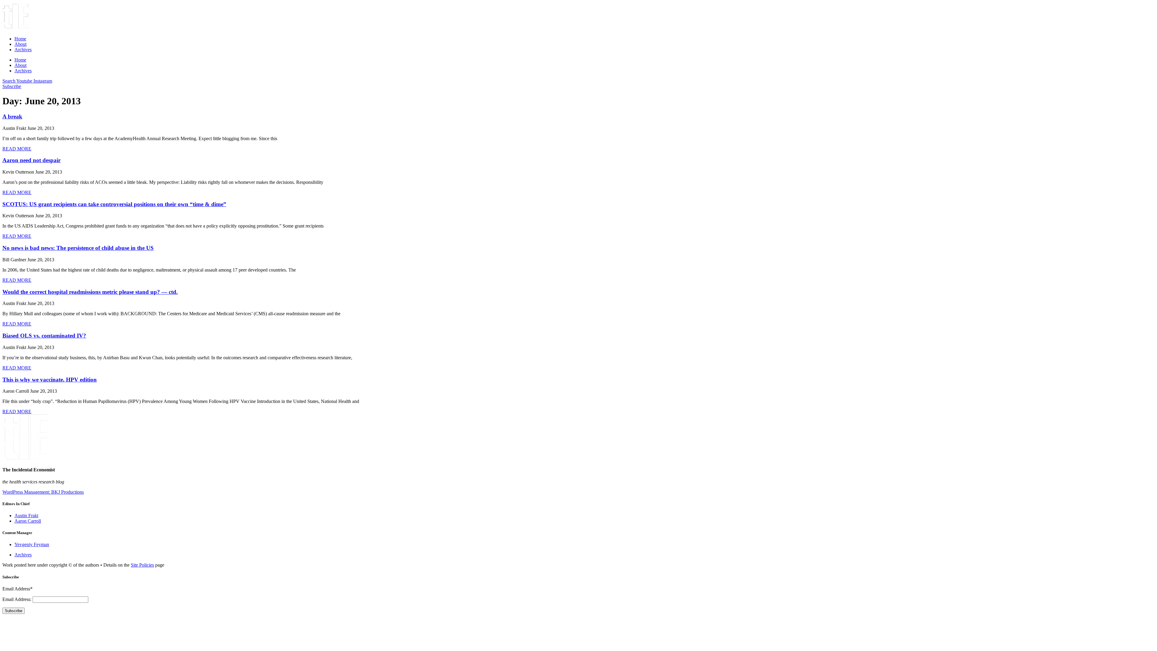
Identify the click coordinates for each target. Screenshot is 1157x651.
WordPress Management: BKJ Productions (43, 492)
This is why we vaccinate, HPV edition (49, 379)
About (20, 44)
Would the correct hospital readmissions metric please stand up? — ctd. (90, 292)
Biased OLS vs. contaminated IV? (44, 335)
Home (20, 38)
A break (12, 116)
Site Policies (142, 565)
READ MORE (16, 148)
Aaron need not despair (31, 160)
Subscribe (13, 611)
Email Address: (17, 599)
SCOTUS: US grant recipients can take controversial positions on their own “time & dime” (114, 204)
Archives (23, 49)
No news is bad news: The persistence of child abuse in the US (78, 248)
